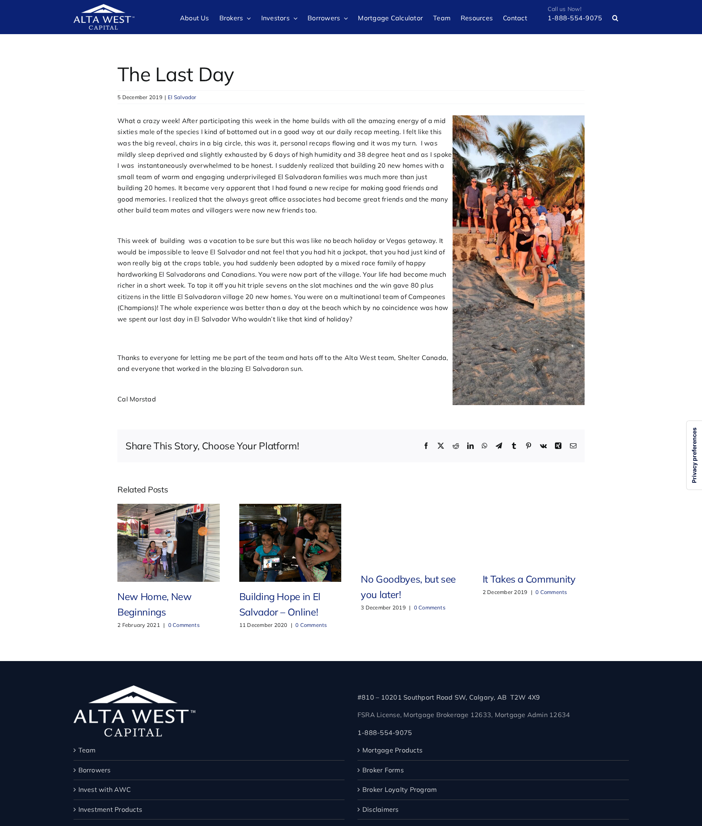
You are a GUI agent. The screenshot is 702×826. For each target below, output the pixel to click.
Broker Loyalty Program (399, 789)
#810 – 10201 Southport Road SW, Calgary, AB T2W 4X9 (449, 697)
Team (87, 750)
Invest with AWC (104, 789)
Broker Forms (383, 770)
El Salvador (182, 97)
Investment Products (110, 809)
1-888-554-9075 (385, 732)
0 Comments (183, 625)
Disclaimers (380, 809)
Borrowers (94, 770)
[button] (615, 17)
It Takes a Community (529, 579)
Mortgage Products (392, 750)
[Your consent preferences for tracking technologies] (694, 455)
